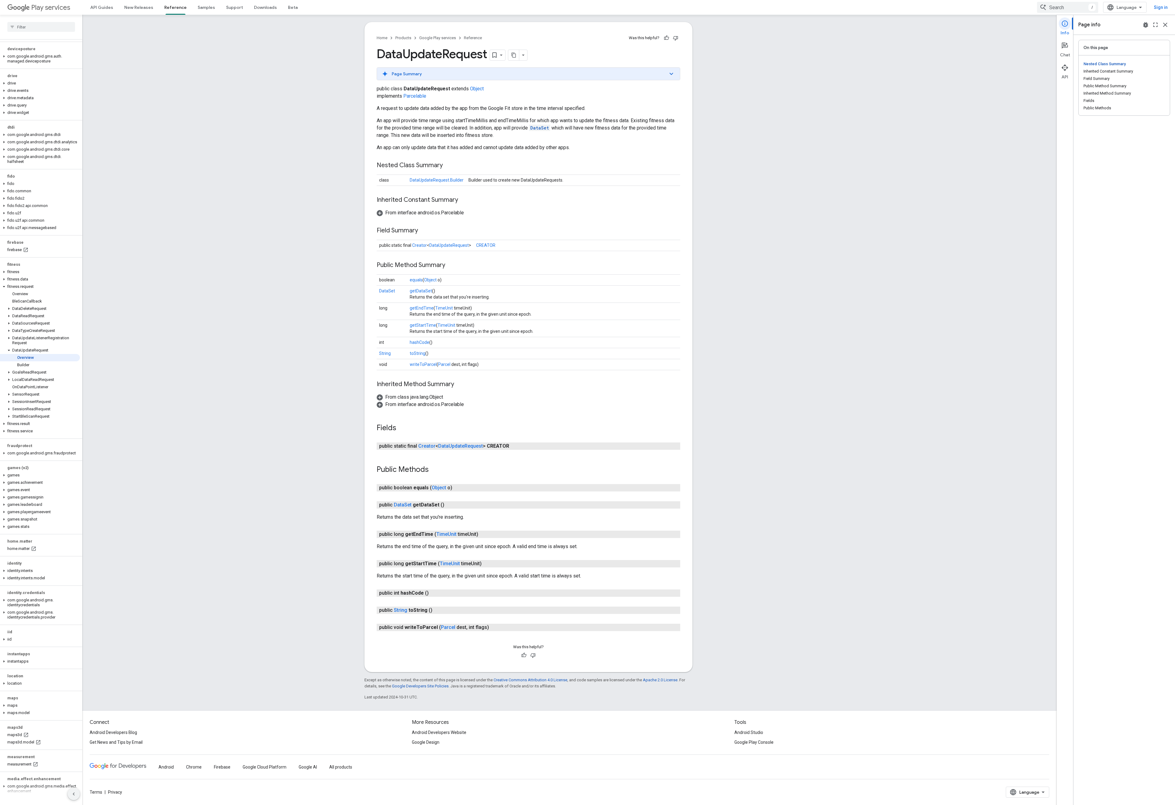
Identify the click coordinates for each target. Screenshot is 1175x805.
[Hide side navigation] (74, 794)
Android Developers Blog (113, 732)
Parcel (444, 364)
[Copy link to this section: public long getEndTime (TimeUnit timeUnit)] (484, 534)
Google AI (308, 767)
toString (417, 353)
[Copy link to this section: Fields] (402, 428)
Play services (50, 7)
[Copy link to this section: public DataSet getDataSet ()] (450, 505)
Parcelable (414, 96)
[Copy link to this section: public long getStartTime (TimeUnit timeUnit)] (488, 563)
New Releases (138, 7)
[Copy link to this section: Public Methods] (435, 470)
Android (166, 767)
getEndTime (422, 308)
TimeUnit (444, 308)
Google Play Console (754, 742)
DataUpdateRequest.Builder (437, 180)
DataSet (539, 128)
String (385, 353)
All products (340, 767)
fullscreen (1155, 24)
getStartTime (423, 325)
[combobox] (1067, 7)
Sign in (1161, 7)
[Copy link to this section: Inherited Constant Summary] (464, 200)
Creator (419, 245)
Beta (293, 7)
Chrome (194, 767)
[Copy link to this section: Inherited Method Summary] (460, 384)
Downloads (265, 7)
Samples (206, 7)
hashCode (419, 342)
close (1165, 24)
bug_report (1145, 24)
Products (403, 38)
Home (382, 38)
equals (416, 279)
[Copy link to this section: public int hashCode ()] (435, 593)
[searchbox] (41, 27)
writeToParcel (423, 364)
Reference (175, 7)
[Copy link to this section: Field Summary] (424, 231)
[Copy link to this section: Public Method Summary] (451, 265)
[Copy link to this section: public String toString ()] (438, 610)
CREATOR (485, 245)
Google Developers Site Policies (420, 686)
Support (234, 7)
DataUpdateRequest (449, 245)
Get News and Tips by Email (116, 742)
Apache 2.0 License (660, 680)
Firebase (222, 767)
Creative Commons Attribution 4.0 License (530, 680)
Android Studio (748, 732)
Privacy (115, 792)
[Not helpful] (675, 38)
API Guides (101, 7)
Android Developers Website (439, 732)
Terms (96, 792)
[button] (40, 59)
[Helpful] (666, 38)
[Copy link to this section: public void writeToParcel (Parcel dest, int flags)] (495, 627)
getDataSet (421, 290)
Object (477, 89)
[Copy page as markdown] (513, 55)
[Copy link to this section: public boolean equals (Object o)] (458, 487)
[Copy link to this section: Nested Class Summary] (449, 165)
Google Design (425, 742)
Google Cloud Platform (264, 767)
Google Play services (437, 38)
